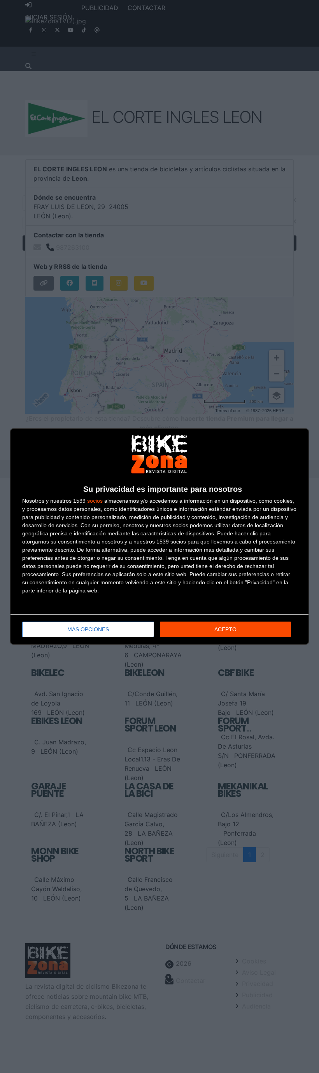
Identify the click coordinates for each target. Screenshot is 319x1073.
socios (95, 500)
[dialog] (159, 536)
